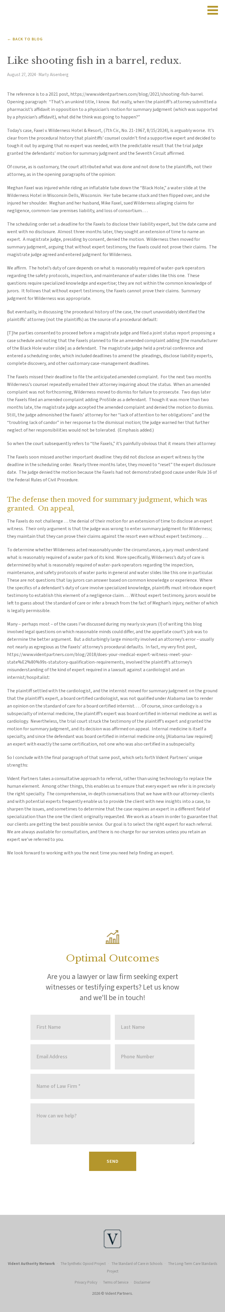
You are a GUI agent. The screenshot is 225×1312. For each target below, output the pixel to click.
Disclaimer (142, 1282)
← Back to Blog (25, 39)
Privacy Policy (86, 1282)
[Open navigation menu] (212, 10)
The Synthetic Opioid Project (83, 1263)
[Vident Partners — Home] (112, 10)
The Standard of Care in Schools (136, 1263)
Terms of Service (115, 1282)
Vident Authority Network (31, 1263)
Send (113, 1161)
